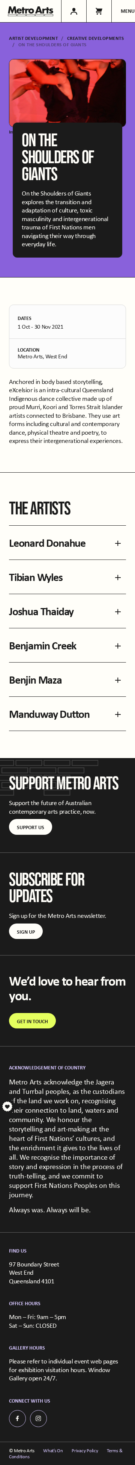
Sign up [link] (26, 931)
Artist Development (33, 38)
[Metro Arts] (30, 11)
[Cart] (98, 11)
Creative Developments (95, 38)
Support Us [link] (30, 827)
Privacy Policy (85, 1450)
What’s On (53, 1450)
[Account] (73, 11)
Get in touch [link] (32, 1021)
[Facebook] (17, 1418)
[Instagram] (38, 1418)
